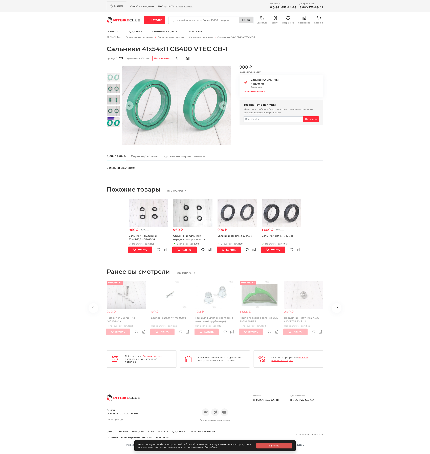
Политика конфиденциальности (129, 437)
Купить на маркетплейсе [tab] (184, 156)
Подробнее (211, 447)
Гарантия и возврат (165, 31)
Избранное (288, 22)
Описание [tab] (116, 156)
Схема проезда (184, 6)
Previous (129, 105)
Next (223, 105)
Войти (274, 22)
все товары (175, 191)
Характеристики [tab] (144, 156)
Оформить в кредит (250, 72)
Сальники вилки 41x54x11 (277, 235)
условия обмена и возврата (289, 359)
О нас (110, 431)
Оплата (113, 31)
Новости (138, 431)
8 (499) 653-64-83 (283, 7)
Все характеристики (254, 91)
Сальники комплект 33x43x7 (235, 235)
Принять (274, 445)
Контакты (196, 31)
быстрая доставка (153, 356)
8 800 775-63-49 (311, 7)
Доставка (135, 31)
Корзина (318, 22)
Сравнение (304, 22)
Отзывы (123, 431)
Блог (151, 431)
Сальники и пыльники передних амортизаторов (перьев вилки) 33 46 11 (189, 239)
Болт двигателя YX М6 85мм (168, 317)
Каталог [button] (156, 20)
